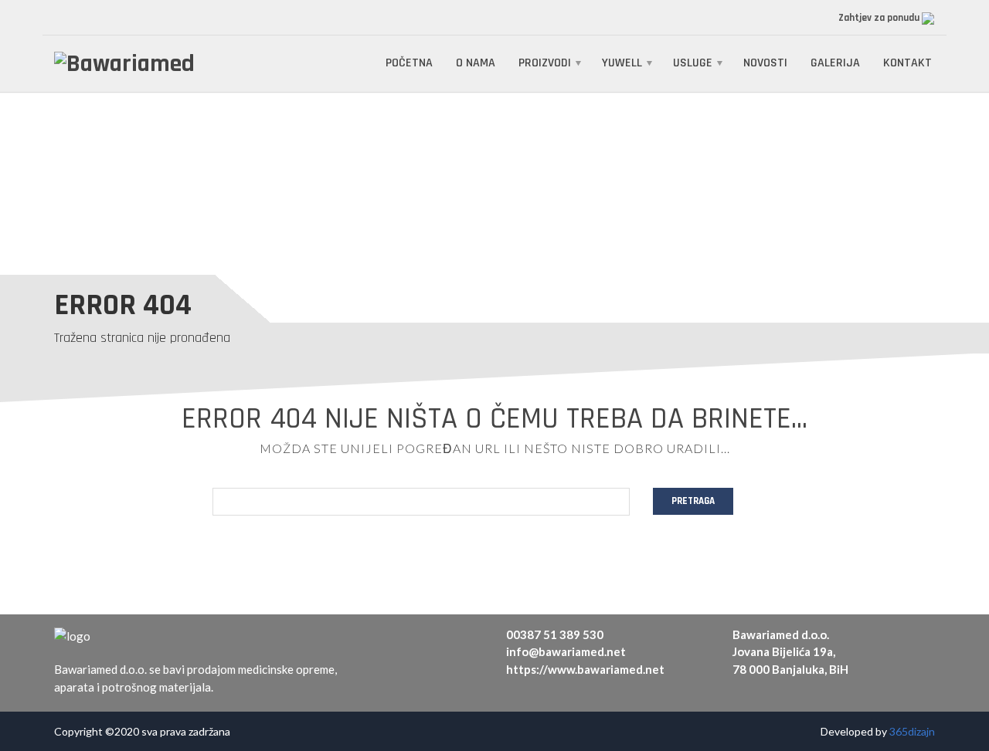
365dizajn (912, 731)
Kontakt (907, 63)
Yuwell (622, 63)
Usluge (692, 63)
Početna (409, 63)
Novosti (765, 63)
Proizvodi (544, 63)
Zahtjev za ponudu (880, 18)
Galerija (835, 63)
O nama (475, 63)
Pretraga (693, 501)
